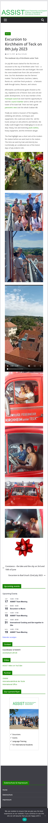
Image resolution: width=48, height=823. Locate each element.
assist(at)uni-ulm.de (10, 653)
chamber (20, 102)
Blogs (8, 34)
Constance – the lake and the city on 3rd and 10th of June (25, 568)
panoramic (9, 107)
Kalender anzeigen (9, 637)
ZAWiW (5, 678)
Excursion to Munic (18, 608)
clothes (35, 128)
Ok (25, 819)
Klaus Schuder (22, 54)
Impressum (7, 800)
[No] (45, 815)
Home (5, 790)
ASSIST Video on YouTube (12, 665)
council (15, 99)
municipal (8, 99)
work (31, 128)
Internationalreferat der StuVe (14, 681)
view (15, 107)
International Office (10, 684)
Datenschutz (8, 795)
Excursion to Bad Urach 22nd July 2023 (26, 575)
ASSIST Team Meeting (18, 601)
